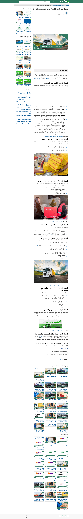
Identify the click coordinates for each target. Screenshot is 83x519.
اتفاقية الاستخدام (18, 517)
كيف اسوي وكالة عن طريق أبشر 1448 (23, 102)
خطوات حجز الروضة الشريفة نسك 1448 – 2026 (23, 116)
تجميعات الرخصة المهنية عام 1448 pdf (23, 119)
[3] (49, 242)
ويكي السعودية (49, 78)
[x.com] (65, 516)
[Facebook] (68, 516)
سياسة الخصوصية (18, 515)
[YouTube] (63, 516)
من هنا (44, 146)
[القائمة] (15, 1)
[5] (64, 340)
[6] (51, 227)
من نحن (26, 515)
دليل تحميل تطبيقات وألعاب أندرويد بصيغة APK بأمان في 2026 (24, 93)
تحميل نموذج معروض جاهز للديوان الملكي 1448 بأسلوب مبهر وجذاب (24, 96)
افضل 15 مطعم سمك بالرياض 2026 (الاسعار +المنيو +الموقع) (24, 108)
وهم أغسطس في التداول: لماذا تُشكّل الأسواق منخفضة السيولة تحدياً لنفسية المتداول (23, 123)
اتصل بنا (26, 517)
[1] (58, 143)
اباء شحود (55, 12)
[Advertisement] (50, 24)
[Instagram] (60, 516)
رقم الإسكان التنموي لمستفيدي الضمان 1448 (23, 112)
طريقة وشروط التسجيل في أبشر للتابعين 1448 (24, 105)
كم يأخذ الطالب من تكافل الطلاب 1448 (23, 100)
